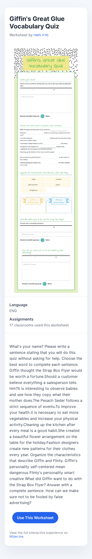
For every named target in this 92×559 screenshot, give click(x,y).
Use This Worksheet (35, 517)
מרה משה (40, 35)
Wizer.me (16, 536)
